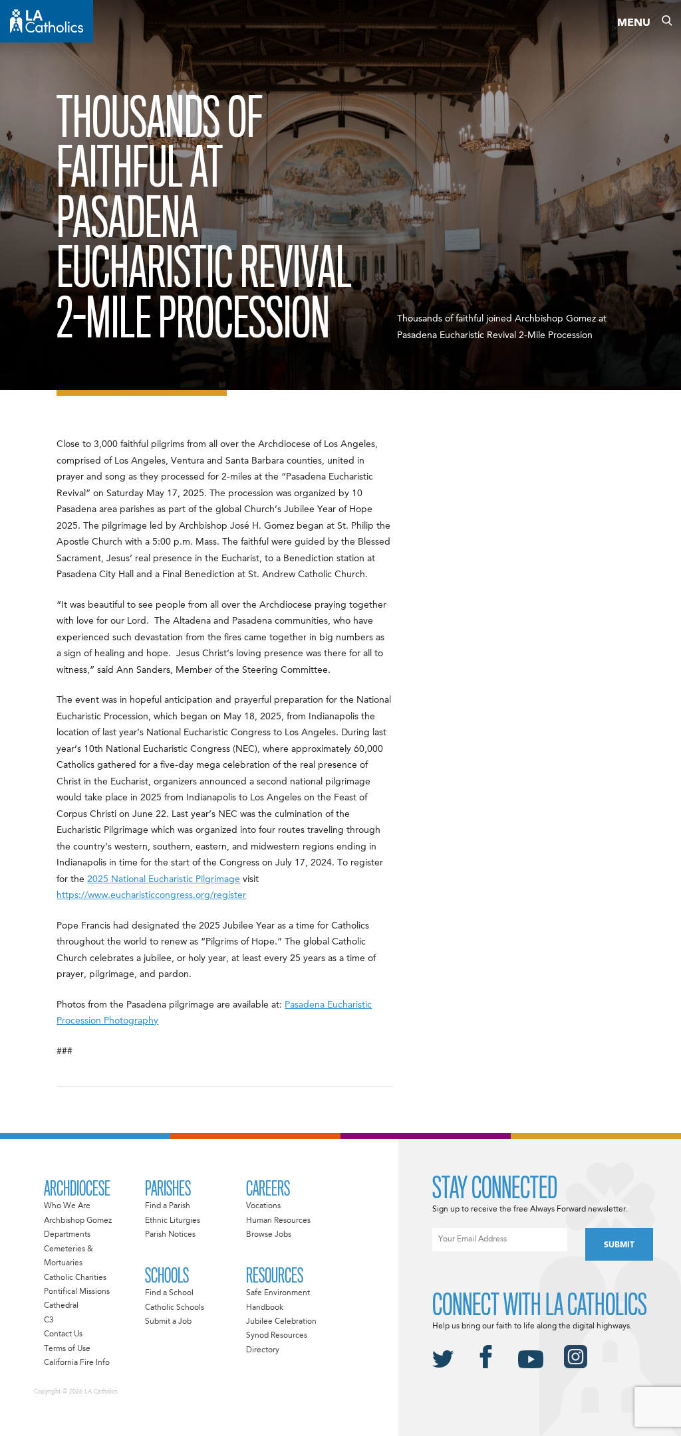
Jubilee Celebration (281, 1322)
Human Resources (278, 1221)
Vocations (263, 1206)
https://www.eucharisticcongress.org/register (151, 895)
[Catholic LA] (46, 21)
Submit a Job (168, 1322)
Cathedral (61, 1306)
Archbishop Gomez (78, 1221)
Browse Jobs (268, 1235)
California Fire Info (77, 1363)
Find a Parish (167, 1206)
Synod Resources (276, 1336)
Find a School (169, 1293)
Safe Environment (278, 1293)
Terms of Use (67, 1349)
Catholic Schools (174, 1308)
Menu (633, 23)
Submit (619, 1245)
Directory (262, 1350)
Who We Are (67, 1206)
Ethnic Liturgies (172, 1221)
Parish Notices (170, 1235)
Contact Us (63, 1334)
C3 (49, 1320)
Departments (67, 1235)
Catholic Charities (75, 1278)
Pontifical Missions (77, 1292)
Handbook (264, 1308)
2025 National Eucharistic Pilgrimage (163, 879)
